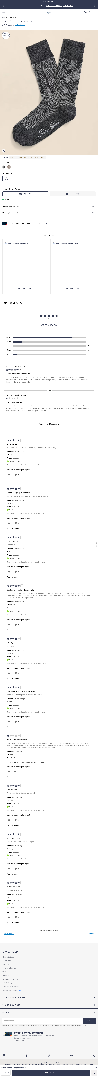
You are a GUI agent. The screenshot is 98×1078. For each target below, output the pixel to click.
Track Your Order (8, 964)
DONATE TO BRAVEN (54, 6)
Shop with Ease (8, 957)
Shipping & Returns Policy (12, 213)
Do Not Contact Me (53, 1065)
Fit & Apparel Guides (10, 979)
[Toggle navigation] (3, 12)
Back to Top (9, 934)
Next (91, 934)
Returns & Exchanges (10, 968)
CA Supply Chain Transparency (15, 1065)
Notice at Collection (36, 1065)
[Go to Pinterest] (49, 1055)
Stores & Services (11, 1005)
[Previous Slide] (3, 6)
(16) (12, 25)
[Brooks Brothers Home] (49, 12)
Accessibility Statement (10, 987)
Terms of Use (81, 1065)
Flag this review (13, 480)
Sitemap (91, 1065)
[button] (86, 12)
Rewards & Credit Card (13, 997)
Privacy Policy (81, 1025)
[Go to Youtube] (71, 1055)
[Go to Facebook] (26, 1055)
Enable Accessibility (49, 1)
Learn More (19, 1040)
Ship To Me (27, 194)
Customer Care (10, 952)
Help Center (6, 961)
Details (45, 223)
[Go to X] (94, 1055)
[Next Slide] (94, 6)
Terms (72, 1025)
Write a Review (20, 25)
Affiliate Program (8, 983)
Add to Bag (51, 1073)
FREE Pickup (74, 194)
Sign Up (89, 1021)
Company (7, 1012)
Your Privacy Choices (10, 991)
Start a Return (7, 972)
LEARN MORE (68, 6)
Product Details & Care (10, 207)
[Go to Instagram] (4, 1055)
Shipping (5, 976)
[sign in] (90, 12)
